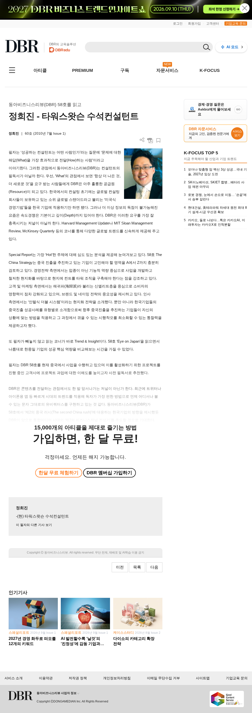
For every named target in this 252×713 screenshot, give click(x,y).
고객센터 (212, 23)
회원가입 (194, 23)
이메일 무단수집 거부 (163, 678)
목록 (137, 567)
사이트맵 (203, 678)
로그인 (178, 23)
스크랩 (158, 140)
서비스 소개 (13, 678)
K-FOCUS (210, 70)
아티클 (40, 70)
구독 (124, 70)
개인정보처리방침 (117, 678)
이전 (120, 567)
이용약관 (46, 678)
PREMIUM (82, 70)
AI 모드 (232, 47)
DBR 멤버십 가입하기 (109, 472)
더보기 (142, 140)
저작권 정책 (78, 678)
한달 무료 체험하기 (59, 472)
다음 (154, 567)
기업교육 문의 (236, 23)
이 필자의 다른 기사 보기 (34, 525)
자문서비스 (167, 70)
